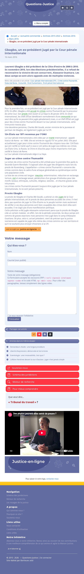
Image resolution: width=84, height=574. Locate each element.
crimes (43, 111)
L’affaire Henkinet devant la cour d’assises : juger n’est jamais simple (37, 359)
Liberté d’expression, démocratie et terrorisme (29, 351)
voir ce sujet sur (21, 229)
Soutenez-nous (19, 367)
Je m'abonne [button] (13, 548)
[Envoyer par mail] (34, 334)
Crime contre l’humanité (67, 81)
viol (14, 178)
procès (25, 113)
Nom (9, 251)
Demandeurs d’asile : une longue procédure (27, 347)
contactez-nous (52, 479)
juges (61, 197)
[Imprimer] (39, 334)
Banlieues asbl (26, 560)
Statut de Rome (11, 83)
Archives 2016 (69, 36)
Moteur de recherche (23, 381)
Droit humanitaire (34, 83)
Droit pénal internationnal (53, 83)
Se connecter (46, 557)
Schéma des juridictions (24, 374)
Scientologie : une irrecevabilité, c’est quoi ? (27, 355)
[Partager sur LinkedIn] (50, 334)
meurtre (39, 175)
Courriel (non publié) (16, 260)
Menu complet (42, 23)
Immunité (22, 83)
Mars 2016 (14, 39)
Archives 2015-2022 (51, 36)
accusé (33, 111)
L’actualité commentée (30, 36)
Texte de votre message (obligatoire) (23, 275)
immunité (65, 116)
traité (51, 137)
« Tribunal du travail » (22, 402)
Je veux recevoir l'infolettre (21, 315)
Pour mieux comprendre (25, 388)
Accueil (13, 36)
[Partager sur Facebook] (44, 334)
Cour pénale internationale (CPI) (43, 81)
